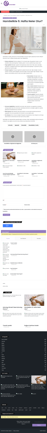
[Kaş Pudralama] (6, 270)
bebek (13, 407)
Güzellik (3, 350)
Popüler (8, 238)
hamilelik (24, 125)
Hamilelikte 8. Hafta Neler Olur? (23, 174)
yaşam (26, 409)
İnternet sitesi (27, 204)
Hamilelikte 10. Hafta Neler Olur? (9, 161)
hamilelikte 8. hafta (33, 125)
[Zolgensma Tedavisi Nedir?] (23, 155)
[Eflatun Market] (9, 3)
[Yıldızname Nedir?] (8, 397)
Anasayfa (5, 15)
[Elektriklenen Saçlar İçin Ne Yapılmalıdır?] (8, 379)
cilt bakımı (20, 407)
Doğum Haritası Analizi (31, 325)
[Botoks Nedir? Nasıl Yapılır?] (6, 275)
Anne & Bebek (13, 15)
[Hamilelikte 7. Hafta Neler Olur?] (38, 168)
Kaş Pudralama (13, 268)
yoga (30, 409)
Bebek (11, 18)
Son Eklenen (23, 238)
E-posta (4, 204)
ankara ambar (5, 286)
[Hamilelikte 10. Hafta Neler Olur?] (9, 155)
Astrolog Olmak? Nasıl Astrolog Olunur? (19, 254)
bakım (9, 407)
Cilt (16, 407)
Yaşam (3, 366)
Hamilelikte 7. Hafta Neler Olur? (37, 174)
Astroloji (3, 341)
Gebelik (18, 15)
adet (2, 407)
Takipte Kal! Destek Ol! (7, 413)
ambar (4, 283)
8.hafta (10, 125)
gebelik (17, 125)
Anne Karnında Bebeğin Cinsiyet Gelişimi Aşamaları (9, 174)
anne (6, 407)
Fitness (3, 347)
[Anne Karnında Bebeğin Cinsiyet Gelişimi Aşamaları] (9, 168)
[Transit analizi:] (6, 247)
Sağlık (3, 360)
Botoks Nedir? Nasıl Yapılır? (16, 274)
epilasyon (25, 407)
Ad (4, 200)
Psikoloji (3, 358)
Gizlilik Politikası (43, 430)
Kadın (9, 15)
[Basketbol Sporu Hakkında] (6, 264)
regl (12, 409)
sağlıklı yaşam (21, 409)
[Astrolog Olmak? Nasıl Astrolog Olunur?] (6, 257)
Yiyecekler (4, 368)
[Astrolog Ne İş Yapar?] (23, 388)
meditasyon (4, 409)
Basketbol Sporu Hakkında (16, 263)
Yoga (3, 370)
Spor (2, 362)
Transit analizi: (13, 243)
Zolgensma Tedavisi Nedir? (23, 160)
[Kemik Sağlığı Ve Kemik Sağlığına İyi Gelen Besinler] (23, 397)
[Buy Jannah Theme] (23, 8)
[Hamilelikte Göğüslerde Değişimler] (38, 155)
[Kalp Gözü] (38, 397)
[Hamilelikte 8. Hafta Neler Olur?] (23, 168)
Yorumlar (39, 238)
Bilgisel (3, 345)
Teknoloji (3, 364)
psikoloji (8, 409)
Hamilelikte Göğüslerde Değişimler (37, 161)
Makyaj (3, 356)
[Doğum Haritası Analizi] (34, 318)
